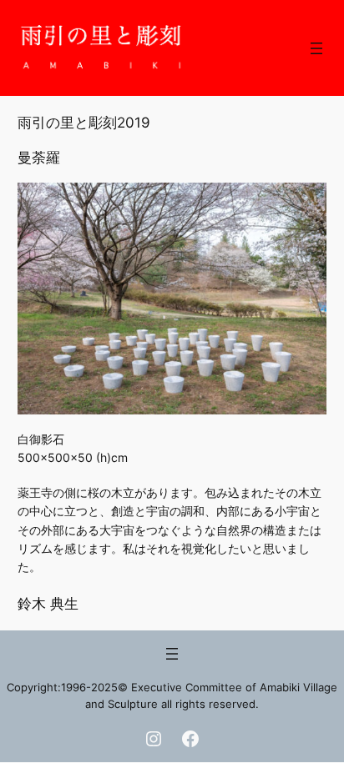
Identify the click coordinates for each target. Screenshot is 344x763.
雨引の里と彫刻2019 (84, 122)
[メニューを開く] (316, 48)
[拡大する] (304, 204)
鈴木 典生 (48, 603)
